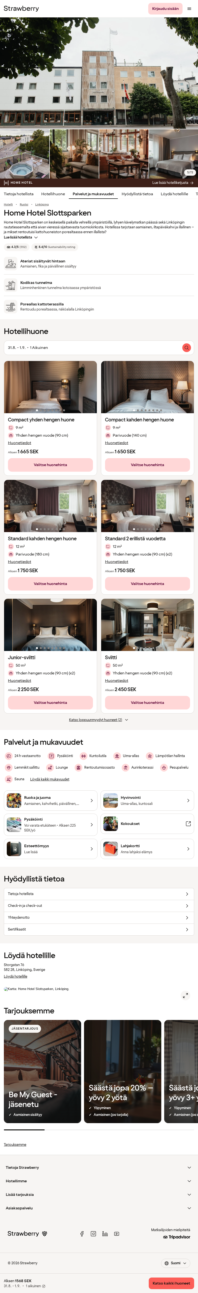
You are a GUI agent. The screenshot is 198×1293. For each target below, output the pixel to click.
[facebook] (82, 1234)
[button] (50, 387)
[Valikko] (189, 9)
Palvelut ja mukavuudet (93, 194)
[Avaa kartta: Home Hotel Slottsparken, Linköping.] (185, 995)
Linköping (42, 205)
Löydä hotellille (174, 194)
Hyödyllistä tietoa (137, 194)
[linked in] (105, 1234)
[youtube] (117, 1234)
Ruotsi (24, 205)
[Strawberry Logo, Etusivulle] (21, 9)
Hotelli (8, 205)
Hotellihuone (53, 194)
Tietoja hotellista (19, 194)
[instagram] (93, 1234)
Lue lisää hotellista (18, 237)
